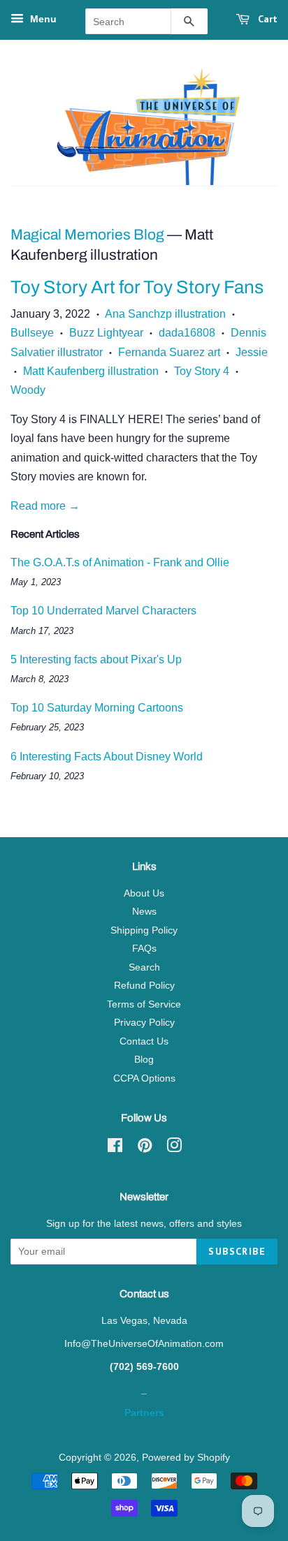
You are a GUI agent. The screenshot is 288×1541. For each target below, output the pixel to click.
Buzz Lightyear (106, 333)
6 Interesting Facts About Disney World (106, 756)
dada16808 (187, 333)
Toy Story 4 (201, 371)
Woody (27, 390)
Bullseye (32, 333)
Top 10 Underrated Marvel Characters (103, 611)
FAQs (144, 948)
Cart (266, 19)
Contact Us (144, 1041)
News (144, 911)
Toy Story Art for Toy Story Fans (137, 287)
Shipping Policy (144, 930)
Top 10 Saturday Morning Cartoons (96, 708)
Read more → (45, 506)
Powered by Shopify (186, 1457)
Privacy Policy (144, 1022)
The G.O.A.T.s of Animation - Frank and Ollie (119, 562)
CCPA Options (144, 1078)
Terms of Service (144, 1004)
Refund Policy (144, 985)
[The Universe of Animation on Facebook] (115, 1148)
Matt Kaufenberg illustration (91, 371)
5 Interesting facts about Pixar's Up (96, 659)
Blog (144, 1059)
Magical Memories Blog (87, 234)
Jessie (252, 352)
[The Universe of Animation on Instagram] (174, 1148)
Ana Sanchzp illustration (165, 314)
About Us (144, 893)
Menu (42, 18)
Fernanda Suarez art (169, 352)
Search (144, 967)
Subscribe (237, 1251)
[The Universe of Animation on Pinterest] (144, 1148)
